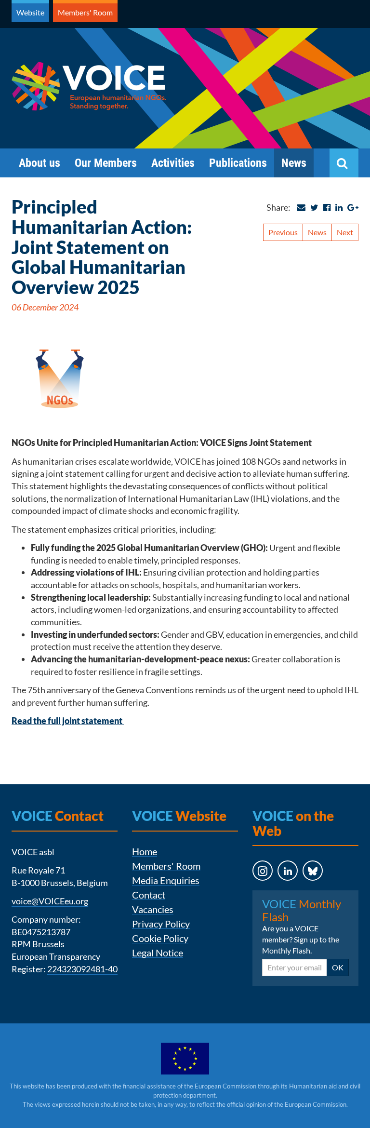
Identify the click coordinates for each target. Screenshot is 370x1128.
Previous (283, 232)
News (293, 163)
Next (345, 232)
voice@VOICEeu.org (50, 901)
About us (39, 163)
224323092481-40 (82, 969)
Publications (238, 163)
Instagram (253, 889)
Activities (173, 163)
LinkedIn (279, 889)
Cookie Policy (160, 938)
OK (338, 967)
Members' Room (85, 12)
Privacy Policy (161, 924)
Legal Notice (157, 953)
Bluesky (304, 889)
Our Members (106, 163)
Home (144, 851)
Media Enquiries (165, 880)
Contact (148, 895)
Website (30, 12)
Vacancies (152, 909)
